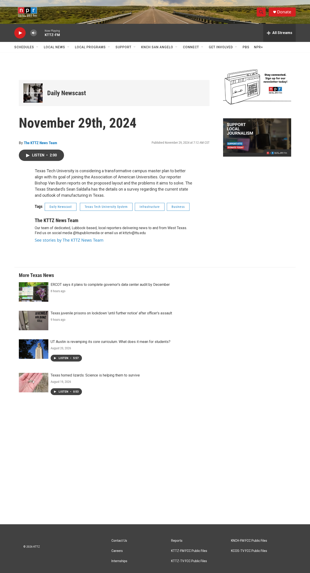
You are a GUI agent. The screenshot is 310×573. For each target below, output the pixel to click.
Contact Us (119, 540)
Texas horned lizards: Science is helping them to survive (95, 375)
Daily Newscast (66, 93)
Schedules (24, 47)
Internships (119, 561)
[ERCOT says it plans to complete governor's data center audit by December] (33, 292)
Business (178, 207)
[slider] (41, 32)
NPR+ (258, 47)
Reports (176, 540)
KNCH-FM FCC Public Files (249, 540)
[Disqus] (155, 463)
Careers (117, 551)
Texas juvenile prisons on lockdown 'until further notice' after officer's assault (111, 313)
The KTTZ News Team (40, 143)
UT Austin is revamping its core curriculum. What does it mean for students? (110, 342)
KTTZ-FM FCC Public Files (189, 551)
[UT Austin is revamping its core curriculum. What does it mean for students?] (33, 349)
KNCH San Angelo (157, 47)
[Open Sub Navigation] (37, 47)
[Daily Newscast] (33, 93)
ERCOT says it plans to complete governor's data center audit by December (110, 284)
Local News (54, 47)
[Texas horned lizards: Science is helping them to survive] (33, 382)
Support (123, 47)
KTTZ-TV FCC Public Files (189, 561)
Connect (191, 47)
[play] (20, 33)
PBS (246, 47)
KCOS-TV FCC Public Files (249, 551)
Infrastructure (150, 207)
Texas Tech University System (106, 207)
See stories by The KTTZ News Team (69, 240)
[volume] (33, 33)
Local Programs (90, 47)
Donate (284, 12)
